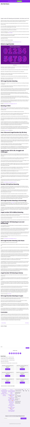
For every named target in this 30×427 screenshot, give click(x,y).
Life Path (11, 393)
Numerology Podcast (4, 391)
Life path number (7, 130)
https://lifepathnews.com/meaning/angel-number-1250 (10, 103)
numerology (12, 202)
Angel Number (5, 107)
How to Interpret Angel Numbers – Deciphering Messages (18, 396)
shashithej (7, 367)
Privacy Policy (4, 395)
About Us (6, 393)
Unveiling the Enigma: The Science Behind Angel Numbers (7, 358)
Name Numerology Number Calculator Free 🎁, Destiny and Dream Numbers (11, 400)
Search (1, 346)
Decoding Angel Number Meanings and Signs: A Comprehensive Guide (18, 402)
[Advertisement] (15, 11)
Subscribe (23, 418)
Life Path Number (4, 389)
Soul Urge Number (4, 392)
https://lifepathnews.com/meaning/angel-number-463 (10, 238)
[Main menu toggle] (28, 4)
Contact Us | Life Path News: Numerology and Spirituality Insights (11, 391)
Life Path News (5, 4)
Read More (7, 382)
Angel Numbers (3, 393)
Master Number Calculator (4, 390)
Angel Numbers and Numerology (4, 361)
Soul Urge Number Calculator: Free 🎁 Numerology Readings (11, 408)
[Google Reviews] (28, 390)
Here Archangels (10, 32)
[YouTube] (23, 390)
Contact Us (4, 394)
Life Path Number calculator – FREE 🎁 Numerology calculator (11, 395)
